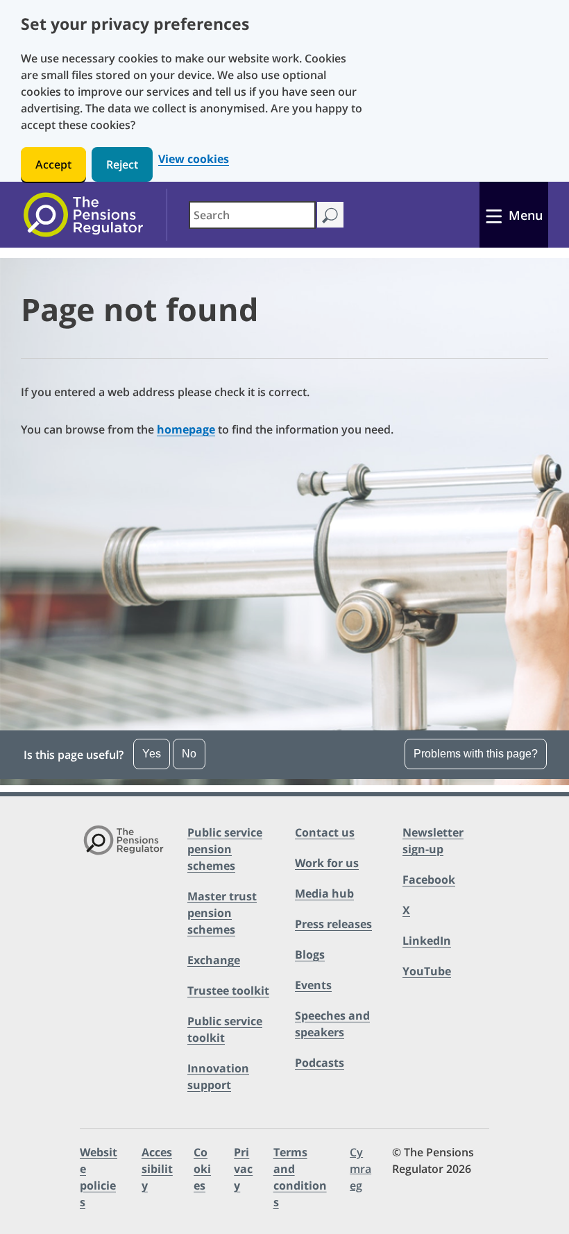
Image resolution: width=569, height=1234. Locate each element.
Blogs (310, 954)
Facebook (428, 879)
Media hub (324, 893)
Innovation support (218, 1076)
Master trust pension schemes (222, 913)
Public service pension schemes (224, 849)
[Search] (330, 215)
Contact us (325, 832)
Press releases (333, 924)
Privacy (243, 1169)
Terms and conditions (300, 1177)
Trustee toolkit (228, 990)
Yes (151, 754)
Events (313, 985)
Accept (53, 164)
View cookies (193, 159)
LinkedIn (426, 940)
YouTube (426, 971)
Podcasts (319, 1062)
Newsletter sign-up (433, 841)
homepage (186, 429)
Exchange (213, 960)
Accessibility (157, 1169)
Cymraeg (360, 1169)
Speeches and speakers (332, 1024)
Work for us (327, 863)
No (189, 754)
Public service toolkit (224, 1029)
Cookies (202, 1169)
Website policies (98, 1177)
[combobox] (252, 215)
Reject (122, 164)
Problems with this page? (476, 754)
